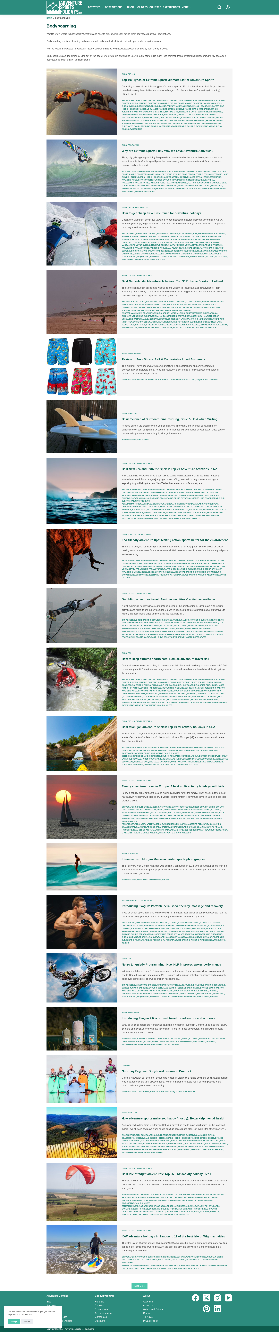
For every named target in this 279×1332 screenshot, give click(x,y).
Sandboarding (129, 121)
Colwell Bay (192, 1206)
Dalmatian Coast (170, 827)
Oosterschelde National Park (148, 322)
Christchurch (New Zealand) (189, 504)
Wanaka (215, 515)
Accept (14, 1321)
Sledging (126, 123)
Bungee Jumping (130, 103)
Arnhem (138, 313)
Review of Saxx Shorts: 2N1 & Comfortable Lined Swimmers (163, 359)
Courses (155, 7)
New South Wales (189, 634)
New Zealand (181, 510)
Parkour (139, 118)
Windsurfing (215, 126)
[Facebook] (195, 1297)
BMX (195, 100)
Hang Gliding (184, 106)
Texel (131, 325)
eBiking (154, 106)
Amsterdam (127, 313)
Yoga (162, 260)
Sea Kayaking (170, 121)
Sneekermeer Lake (212, 322)
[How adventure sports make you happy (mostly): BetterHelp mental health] (81, 1132)
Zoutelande (210, 328)
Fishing (125, 239)
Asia (124, 632)
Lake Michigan (190, 759)
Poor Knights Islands (132, 513)
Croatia (157, 827)
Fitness (141, 380)
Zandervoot (188, 328)
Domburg (157, 313)
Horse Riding (135, 109)
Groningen (196, 316)
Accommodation (103, 1313)
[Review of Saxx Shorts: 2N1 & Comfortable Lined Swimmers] (81, 367)
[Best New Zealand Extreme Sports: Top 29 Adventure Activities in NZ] (81, 491)
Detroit (203, 756)
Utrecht (150, 325)
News (149, 900)
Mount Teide (215, 830)
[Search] (219, 7)
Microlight (184, 112)
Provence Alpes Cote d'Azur (136, 637)
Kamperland (140, 319)
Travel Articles (140, 207)
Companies (101, 1317)
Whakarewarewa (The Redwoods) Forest (180, 518)
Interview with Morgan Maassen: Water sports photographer (163, 859)
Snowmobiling (180, 123)
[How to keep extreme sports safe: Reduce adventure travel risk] (81, 679)
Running (211, 118)
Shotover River (215, 513)
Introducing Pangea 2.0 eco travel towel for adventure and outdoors (168, 1018)
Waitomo (206, 515)
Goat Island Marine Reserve (195, 507)
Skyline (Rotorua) (131, 515)
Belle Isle (127, 756)
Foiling (162, 106)
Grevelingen (184, 316)
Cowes (216, 1206)
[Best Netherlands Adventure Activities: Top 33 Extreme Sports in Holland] (81, 302)
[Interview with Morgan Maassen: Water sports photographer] (81, 866)
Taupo (173, 515)
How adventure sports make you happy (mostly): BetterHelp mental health (173, 1118)
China (146, 632)
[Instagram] (217, 1297)
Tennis (164, 257)
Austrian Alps (195, 824)
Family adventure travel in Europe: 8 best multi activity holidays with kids (173, 786)
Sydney (171, 637)
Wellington (127, 518)
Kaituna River (139, 510)
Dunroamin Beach (171, 1265)
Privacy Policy (150, 1321)
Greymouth (216, 507)
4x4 (123, 100)
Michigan (138, 762)
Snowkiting (166, 123)
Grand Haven (214, 756)
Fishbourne (163, 1209)
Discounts (100, 1321)
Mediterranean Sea (139, 634)
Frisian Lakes (159, 316)
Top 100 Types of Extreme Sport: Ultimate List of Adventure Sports (168, 79)
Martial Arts (171, 112)
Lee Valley (209, 632)
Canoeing (152, 103)
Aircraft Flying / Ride (167, 100)
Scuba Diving (156, 121)
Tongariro (182, 515)
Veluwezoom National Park (213, 325)
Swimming (213, 380)
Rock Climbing (199, 118)
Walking (191, 126)
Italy (167, 830)
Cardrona (168, 504)
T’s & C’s (148, 1317)
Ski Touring (199, 121)
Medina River (139, 1212)
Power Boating (151, 118)
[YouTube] (228, 1297)
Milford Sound (154, 510)
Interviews (133, 854)
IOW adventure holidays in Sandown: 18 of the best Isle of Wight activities (173, 1236)
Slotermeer (196, 322)
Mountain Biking (214, 112)
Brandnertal (128, 827)
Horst (216, 316)
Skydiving (217, 121)
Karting (138, 112)
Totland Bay (144, 1215)
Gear (130, 354)
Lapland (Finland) (179, 830)
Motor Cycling (198, 112)
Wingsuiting (136, 129)
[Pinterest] (206, 1308)
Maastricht (192, 319)
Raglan (161, 513)
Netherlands (205, 319)
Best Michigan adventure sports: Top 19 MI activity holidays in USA (168, 727)
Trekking (145, 126)
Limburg (163, 319)
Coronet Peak (211, 504)
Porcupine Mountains (132, 765)
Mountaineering (130, 115)
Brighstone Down (157, 1206)
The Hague (140, 325)
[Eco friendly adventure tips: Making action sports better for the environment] (81, 556)
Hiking (125, 109)
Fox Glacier (153, 507)
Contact (147, 1313)
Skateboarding (185, 121)
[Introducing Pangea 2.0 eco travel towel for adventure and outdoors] (81, 1028)
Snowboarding (152, 123)
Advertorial (128, 900)
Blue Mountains (135, 632)
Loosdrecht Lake (177, 319)
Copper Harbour (189, 756)
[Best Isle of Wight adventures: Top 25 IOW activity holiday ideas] (81, 1192)
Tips (129, 145)
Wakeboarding (178, 126)
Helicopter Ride (216, 106)
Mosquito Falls (151, 762)
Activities (94, 7)
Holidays (142, 7)
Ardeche (158, 824)
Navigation (158, 115)
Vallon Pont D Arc (168, 833)
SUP (219, 123)
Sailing (219, 118)
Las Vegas (198, 632)
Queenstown (150, 513)
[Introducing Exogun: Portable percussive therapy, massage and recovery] (81, 922)
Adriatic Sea (128, 824)
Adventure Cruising (146, 100)
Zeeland (199, 328)
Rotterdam (183, 322)
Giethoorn (171, 316)
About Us (148, 1305)
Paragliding (195, 115)
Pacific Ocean (219, 510)
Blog (130, 7)
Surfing (126, 126)
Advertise (148, 1301)
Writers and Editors (153, 1309)
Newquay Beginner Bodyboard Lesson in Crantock (157, 1071)
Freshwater (176, 1209)
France (171, 632)
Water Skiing (202, 126)
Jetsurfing (127, 112)
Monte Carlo (165, 634)
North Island (195, 510)
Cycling (132, 106)
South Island (147, 515)
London (219, 632)
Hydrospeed (168, 109)
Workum (177, 328)
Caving (188, 103)
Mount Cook (168, 510)
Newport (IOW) (162, 1212)
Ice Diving (193, 109)
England (154, 632)
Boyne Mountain (159, 756)
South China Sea (159, 637)
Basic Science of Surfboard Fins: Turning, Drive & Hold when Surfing (169, 419)
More (185, 7)
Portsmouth (176, 1212)
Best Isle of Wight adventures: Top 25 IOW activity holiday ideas (166, 1174)
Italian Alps (158, 830)
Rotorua (201, 513)
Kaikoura (126, 510)
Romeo (147, 765)
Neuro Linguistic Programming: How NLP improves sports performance (171, 964)
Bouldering (219, 100)
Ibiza (135, 830)
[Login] (228, 7)
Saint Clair (156, 765)
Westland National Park (146, 518)
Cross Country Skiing (161, 174)
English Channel (197, 827)
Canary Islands (144, 827)
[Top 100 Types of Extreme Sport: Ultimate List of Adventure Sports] (81, 102)
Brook (170, 1206)
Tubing (154, 126)
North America (206, 634)
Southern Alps (162, 515)
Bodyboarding (205, 100)
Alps (137, 824)
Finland (218, 827)
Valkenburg (184, 325)
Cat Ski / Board (177, 103)
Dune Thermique (194, 313)
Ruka (224, 830)
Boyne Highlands (141, 756)
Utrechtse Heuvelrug (166, 325)
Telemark (135, 126)
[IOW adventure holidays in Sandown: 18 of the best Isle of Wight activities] (81, 1249)
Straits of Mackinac (173, 765)
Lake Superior (205, 759)
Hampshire (127, 830)
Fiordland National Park (134, 507)
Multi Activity (145, 115)
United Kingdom (184, 637)
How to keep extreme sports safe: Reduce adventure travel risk (165, 658)
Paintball (183, 115)
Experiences (171, 7)
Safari (143, 251)
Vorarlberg (184, 833)
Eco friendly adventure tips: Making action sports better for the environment (175, 540)
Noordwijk (218, 319)
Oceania (207, 510)
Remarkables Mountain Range (181, 513)
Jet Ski (214, 109)
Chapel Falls (173, 756)
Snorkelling (138, 123)
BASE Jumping (185, 100)
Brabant (147, 313)
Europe (147, 316)
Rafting (176, 118)
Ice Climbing (182, 109)
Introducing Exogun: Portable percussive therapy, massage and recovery (172, 906)
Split (130, 833)
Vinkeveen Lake (129, 328)
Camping (143, 103)
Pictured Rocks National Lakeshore (205, 762)
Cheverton (179, 1206)
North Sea (127, 322)
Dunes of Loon (210, 313)
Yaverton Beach (191, 1268)
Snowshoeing (194, 123)
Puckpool (188, 1212)
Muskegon (165, 762)
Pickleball (165, 248)
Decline (27, 1321)
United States (199, 637)
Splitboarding (209, 123)
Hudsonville (135, 759)
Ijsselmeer (127, 319)
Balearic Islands (212, 824)
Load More (139, 1286)
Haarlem (207, 316)
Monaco (154, 634)
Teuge (125, 325)
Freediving (172, 106)
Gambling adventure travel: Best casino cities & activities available (168, 599)
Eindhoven (127, 316)
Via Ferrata (164, 126)
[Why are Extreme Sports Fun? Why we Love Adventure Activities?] (81, 168)
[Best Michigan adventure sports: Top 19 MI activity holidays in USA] (81, 743)
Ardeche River (171, 824)
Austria (183, 824)
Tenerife (137, 833)
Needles (150, 1212)
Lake (137, 1268)
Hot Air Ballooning (152, 109)
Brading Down (140, 1206)
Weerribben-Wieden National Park (155, 328)
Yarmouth (173, 1215)
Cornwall (144, 1092)
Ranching (186, 118)
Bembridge (127, 1206)
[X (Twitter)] (206, 1297)
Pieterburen (170, 322)
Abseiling (130, 100)
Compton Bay (205, 1206)
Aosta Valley (147, 824)
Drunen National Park (174, 313)
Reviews (138, 354)
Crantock (155, 1092)
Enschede (138, 316)
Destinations (113, 7)
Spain (124, 833)
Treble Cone (195, 515)
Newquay (174, 1092)
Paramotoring (209, 115)
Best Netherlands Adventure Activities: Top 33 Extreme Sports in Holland (172, 281)
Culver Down (155, 1265)
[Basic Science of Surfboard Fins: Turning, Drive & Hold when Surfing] (81, 426)
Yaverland (184, 1215)
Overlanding (170, 115)
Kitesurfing (158, 112)
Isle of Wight (145, 830)
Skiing (209, 121)
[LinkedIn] (217, 1308)
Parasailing (128, 118)
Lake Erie (165, 759)
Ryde (196, 1212)
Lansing (217, 759)
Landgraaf (152, 319)
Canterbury (156, 504)
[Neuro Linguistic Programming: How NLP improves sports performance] (81, 977)
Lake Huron (176, 759)
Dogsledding (143, 106)
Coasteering (199, 103)
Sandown (204, 1212)
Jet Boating (204, 109)
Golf (132, 239)
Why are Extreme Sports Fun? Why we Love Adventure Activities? (167, 150)
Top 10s (131, 74)
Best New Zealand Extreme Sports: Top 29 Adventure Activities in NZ (169, 469)
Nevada (176, 634)
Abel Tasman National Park (135, 504)
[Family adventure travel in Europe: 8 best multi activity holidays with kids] (81, 807)
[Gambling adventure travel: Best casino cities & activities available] (81, 615)
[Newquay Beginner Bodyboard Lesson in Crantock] (81, 1079)
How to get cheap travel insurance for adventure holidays (161, 213)
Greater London (184, 632)
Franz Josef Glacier (170, 507)
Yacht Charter (151, 260)
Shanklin (214, 1212)
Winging (125, 129)
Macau (125, 634)
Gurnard (187, 1209)
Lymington (127, 1212)
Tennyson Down (129, 1215)
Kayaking (147, 112)
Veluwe (195, 325)
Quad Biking (166, 118)
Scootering (143, 121)
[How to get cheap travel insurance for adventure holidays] (81, 233)
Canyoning (163, 103)
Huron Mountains (150, 759)
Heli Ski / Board (199, 106)
